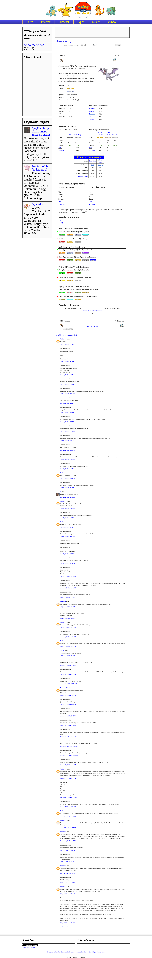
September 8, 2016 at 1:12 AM (68, 746)
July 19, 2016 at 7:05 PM (67, 412)
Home (29, 22)
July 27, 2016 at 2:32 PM (67, 487)
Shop (103, 952)
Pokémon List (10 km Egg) (40, 168)
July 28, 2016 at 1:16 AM (67, 497)
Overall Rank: (83, 176)
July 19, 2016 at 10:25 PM (67, 422)
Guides (96, 22)
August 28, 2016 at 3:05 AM (68, 716)
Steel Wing (77, 135)
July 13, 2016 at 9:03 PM (67, 361)
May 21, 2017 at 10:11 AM (67, 882)
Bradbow (63, 601)
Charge (100, 165)
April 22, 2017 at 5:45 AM (67, 873)
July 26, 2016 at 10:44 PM (67, 478)
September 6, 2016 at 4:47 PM (68, 737)
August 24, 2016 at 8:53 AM (68, 704)
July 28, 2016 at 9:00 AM (67, 508)
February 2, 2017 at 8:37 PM (68, 841)
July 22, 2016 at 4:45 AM (67, 431)
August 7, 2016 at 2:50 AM (68, 637)
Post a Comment (63, 927)
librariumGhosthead (66, 688)
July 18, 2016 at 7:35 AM (67, 393)
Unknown (63, 339)
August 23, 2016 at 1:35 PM (68, 695)
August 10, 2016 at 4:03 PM (68, 665)
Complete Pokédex (80, 952)
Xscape (62, 650)
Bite (70, 135)
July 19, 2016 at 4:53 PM (67, 403)
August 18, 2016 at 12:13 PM (68, 684)
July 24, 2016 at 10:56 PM (67, 440)
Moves (112, 22)
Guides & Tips (92, 952)
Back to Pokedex (92, 326)
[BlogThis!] (66, 329)
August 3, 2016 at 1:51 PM (67, 597)
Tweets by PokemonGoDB (29, 947)
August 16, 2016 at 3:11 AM (68, 674)
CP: (90, 117)
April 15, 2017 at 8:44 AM (67, 850)
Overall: (91, 119)
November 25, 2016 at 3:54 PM (69, 778)
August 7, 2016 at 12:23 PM (68, 646)
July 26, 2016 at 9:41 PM (67, 469)
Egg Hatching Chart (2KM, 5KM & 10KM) (41, 131)
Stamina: (92, 108)
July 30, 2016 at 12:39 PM (67, 554)
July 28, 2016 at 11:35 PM (67, 527)
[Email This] (64, 329)
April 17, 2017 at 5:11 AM (67, 861)
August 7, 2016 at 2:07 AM (68, 627)
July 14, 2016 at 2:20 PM (67, 375)
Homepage (50, 952)
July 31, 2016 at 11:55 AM (67, 563)
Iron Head (115, 135)
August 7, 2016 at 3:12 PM (67, 655)
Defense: (92, 114)
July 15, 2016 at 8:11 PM (67, 384)
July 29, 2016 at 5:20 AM (67, 536)
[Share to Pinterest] (72, 329)
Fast (92, 165)
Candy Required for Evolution (93, 311)
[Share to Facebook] (70, 329)
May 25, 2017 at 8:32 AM (67, 894)
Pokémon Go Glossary (67, 952)
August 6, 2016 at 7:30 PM (67, 618)
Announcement (34, 45)
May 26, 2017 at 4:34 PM (67, 923)
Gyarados (38, 204)
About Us (57, 952)
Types (80, 22)
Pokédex (46, 22)
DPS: (60, 148)
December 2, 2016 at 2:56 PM (68, 797)
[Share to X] (68, 329)
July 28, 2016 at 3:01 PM (67, 518)
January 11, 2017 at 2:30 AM (68, 816)
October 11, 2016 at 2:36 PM (68, 765)
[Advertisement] (92, 32)
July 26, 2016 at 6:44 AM (67, 459)
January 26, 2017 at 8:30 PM (68, 827)
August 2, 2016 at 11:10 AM (68, 576)
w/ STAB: (61, 150)
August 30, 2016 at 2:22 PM (68, 725)
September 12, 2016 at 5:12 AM (69, 755)
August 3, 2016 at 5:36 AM (68, 588)
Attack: (91, 111)
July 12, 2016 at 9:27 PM (67, 344)
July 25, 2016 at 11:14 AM (67, 450)
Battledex (64, 22)
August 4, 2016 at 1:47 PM (67, 606)
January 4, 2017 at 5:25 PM (68, 807)
